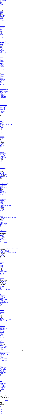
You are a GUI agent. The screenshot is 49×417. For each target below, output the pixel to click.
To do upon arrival (2, 337)
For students (1, 376)
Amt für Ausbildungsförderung (3, 92)
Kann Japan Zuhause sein (2, 351)
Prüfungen (1, 23)
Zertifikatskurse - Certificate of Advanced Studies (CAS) (5, 250)
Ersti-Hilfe (1, 193)
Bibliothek (1, 51)
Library (2, 408)
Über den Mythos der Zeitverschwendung (4, 353)
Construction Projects (2, 120)
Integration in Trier (2, 371)
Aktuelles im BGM (2, 54)
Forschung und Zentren (2, 27)
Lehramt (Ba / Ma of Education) (3, 155)
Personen (1, 38)
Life (0, 258)
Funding (1, 294)
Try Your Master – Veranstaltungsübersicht (4, 223)
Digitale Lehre (1, 235)
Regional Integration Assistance (3, 327)
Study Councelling (2, 331)
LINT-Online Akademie (2, 385)
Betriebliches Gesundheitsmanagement (3, 53)
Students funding (1, 266)
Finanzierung (1, 366)
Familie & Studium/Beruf (2, 66)
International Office (2, 93)
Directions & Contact (2, 145)
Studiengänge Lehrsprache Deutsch (3, 179)
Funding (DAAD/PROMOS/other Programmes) (4, 360)
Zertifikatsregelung (2, 389)
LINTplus (1, 244)
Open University (1, 257)
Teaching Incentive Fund (2, 241)
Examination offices (2, 204)
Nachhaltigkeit (1, 12)
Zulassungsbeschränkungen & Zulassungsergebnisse (5, 180)
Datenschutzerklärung (2, 392)
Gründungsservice (1, 285)
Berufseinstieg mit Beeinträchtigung (3, 231)
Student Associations (2, 262)
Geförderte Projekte (2, 136)
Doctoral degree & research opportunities (4, 335)
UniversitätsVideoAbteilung (2, 79)
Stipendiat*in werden (2, 220)
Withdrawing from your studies (3, 199)
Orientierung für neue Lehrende (3, 239)
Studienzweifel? (1, 203)
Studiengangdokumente (2, 238)
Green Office (1, 13)
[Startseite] (3, 0)
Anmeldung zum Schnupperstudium (3, 174)
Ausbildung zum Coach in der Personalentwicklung (4, 251)
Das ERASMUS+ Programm (2, 368)
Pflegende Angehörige (2, 70)
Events (0, 314)
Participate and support (2, 382)
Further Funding (1, 296)
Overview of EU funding (2, 278)
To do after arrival (1, 333)
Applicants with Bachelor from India (3, 184)
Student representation (2, 76)
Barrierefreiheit (1, 130)
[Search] (5, 395)
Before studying (1, 170)
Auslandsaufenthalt (2, 209)
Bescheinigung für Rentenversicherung (3, 197)
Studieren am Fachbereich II (2, 26)
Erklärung (1, 144)
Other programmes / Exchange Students (3, 187)
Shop (1, 410)
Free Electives (1, 158)
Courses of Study (1, 322)
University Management (2, 15)
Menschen (1, 141)
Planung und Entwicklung (2, 107)
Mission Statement (2, 5)
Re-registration (1, 202)
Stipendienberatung (2, 218)
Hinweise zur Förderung (2, 274)
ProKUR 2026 (1, 45)
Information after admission (2, 326)
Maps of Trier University (2, 147)
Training (1, 291)
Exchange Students (2, 321)
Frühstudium (1, 165)
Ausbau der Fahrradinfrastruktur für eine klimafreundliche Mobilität (6, 124)
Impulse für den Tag (2, 55)
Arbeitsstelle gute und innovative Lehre (3, 105)
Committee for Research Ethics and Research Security (5, 289)
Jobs (0, 98)
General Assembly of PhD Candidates (3, 299)
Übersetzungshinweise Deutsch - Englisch (4, 370)
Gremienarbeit (1, 112)
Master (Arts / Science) (2, 154)
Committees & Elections (2, 111)
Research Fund (1, 272)
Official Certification (2, 177)
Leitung (1, 86)
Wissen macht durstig (2, 173)
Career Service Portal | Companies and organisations (5, 227)
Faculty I (1, 21)
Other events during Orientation (3, 192)
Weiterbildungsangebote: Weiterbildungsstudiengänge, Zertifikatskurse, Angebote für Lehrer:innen (9, 248)
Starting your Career (2, 230)
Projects (1, 381)
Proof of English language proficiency (3, 185)
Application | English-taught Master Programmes (4, 183)
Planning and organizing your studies (3, 194)
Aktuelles (1, 121)
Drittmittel (1, 88)
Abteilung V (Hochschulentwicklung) (3, 104)
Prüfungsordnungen (2, 207)
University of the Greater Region (3, 372)
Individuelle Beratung (2, 234)
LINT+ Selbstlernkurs (2, 388)
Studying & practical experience (3, 229)
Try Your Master (1, 222)
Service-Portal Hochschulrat (2, 116)
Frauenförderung (1, 65)
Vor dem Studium (1, 82)
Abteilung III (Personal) (2, 95)
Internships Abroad (2, 362)
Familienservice (1, 68)
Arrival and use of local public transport (3, 346)
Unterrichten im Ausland (2, 364)
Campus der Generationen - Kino (3, 255)
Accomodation (1, 259)
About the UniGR (1, 373)
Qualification (1, 306)
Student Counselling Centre (2, 94)
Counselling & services (2, 267)
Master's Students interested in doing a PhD (4, 302)
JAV (0, 62)
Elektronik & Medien (2, 101)
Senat (0, 113)
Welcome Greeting (2, 191)
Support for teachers (2, 240)
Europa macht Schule (2, 357)
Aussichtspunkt (1, 11)
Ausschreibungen (1, 90)
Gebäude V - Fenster (2, 126)
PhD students (1, 334)
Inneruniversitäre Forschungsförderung (3, 271)
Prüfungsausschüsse (2, 206)
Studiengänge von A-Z (2, 152)
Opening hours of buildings (2, 201)
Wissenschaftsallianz (2, 286)
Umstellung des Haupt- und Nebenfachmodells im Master (5, 225)
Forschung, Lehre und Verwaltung (3, 367)
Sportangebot (1, 59)
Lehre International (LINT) (2, 384)
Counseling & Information (2, 303)
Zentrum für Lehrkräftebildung (3, 80)
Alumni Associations (2, 133)
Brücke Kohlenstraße (2, 127)
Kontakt (1, 71)
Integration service (2, 338)
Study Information (1, 34)
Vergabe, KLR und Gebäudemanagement (4, 89)
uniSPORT (1, 123)
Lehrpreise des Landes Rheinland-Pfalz (3, 242)
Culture (1, 263)
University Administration (2, 84)
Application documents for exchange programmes (4, 361)
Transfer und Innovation (2, 108)
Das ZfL (1, 81)
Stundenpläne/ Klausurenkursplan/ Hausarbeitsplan (4, 41)
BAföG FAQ (1, 213)
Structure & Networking (2, 297)
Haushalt (1, 87)
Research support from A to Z (3, 281)
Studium (1, 30)
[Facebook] (0, 416)
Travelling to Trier (1, 146)
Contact (1, 148)
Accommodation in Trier (2, 329)
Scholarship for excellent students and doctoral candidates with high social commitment (8, 217)
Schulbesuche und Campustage (3, 168)
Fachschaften (1, 78)
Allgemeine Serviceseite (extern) (3, 96)
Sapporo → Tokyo (2, 355)
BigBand (1, 264)
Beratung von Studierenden (2, 387)
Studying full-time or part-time (3, 157)
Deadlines (1, 188)
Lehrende (1, 83)
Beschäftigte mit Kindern (2, 69)
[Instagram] (3, 416)
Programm (1, 161)
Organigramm (1, 6)
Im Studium (1, 36)
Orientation (1, 190)
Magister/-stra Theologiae (2, 156)
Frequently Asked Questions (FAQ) (3, 383)
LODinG (1, 276)
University (1, 2)
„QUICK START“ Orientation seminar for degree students (5, 319)
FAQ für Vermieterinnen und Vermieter (3, 328)
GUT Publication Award (2, 295)
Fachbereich (1, 22)
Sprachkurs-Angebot (2, 74)
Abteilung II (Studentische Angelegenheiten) (4, 91)
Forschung (1, 31)
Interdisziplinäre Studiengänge (3, 153)
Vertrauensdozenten (2, 288)
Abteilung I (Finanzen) (2, 85)
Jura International (1, 37)
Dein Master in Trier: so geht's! (3, 224)
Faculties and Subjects (2, 20)
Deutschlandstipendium (2, 134)
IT (1, 409)
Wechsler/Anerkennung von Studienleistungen (4, 43)
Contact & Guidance (2, 287)
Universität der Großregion (2, 137)
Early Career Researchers (2, 301)
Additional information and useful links (3, 283)
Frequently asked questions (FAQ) (3, 347)
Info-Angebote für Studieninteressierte (3, 169)
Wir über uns (1, 60)
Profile (0, 39)
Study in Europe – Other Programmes (3, 358)
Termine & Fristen (1, 210)
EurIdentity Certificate (2, 377)
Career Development (2, 310)
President (1, 19)
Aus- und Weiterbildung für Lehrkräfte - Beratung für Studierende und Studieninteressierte (8, 252)
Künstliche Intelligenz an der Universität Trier (4, 52)
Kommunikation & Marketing (3, 106)
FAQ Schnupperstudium (2, 172)
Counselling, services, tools (2, 246)
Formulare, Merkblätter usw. (2, 102)
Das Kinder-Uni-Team (2, 164)
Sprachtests (1, 75)
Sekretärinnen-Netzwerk (2, 109)
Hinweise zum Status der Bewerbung (3, 176)
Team (0, 391)
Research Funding (1, 270)
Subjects (1, 33)
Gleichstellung (1, 63)
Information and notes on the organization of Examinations (5, 205)
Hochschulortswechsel (2, 200)
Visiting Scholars (1, 339)
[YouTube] (2, 416)
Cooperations (1, 300)
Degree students (1, 318)
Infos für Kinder (1, 163)
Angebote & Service (2, 64)
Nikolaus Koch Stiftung (2, 273)
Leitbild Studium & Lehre (2, 236)
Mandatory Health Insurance (2, 186)
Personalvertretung (2, 61)
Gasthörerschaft (1, 254)
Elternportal (1, 162)
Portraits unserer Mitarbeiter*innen (3, 97)
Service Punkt (6, 400)
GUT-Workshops (1, 292)
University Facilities (2, 50)
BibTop (1, 128)
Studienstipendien (1, 216)
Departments (1, 47)
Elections (1, 118)
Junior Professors (1, 311)
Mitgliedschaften (1, 138)
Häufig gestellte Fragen (2, 42)
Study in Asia (1, 359)
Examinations (1, 48)
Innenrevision (1, 18)
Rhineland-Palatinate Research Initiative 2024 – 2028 (5, 275)
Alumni (1, 348)
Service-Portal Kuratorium (2, 117)
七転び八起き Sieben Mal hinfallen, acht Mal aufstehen (5, 352)
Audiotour (1, 8)
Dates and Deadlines (2, 332)
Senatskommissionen (2, 114)
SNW (0, 110)
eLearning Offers (1, 293)
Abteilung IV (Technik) (2, 99)
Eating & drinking (1, 260)
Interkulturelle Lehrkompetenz (3, 386)
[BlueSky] (1, 416)
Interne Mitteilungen (2, 143)
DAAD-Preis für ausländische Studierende (4, 320)
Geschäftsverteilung (2, 16)
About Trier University (2, 4)
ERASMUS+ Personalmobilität (3, 369)
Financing (1, 304)
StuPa (0, 77)
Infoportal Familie (1, 67)
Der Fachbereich (1, 25)
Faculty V (1, 35)
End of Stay (1, 325)
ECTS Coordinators (2, 323)
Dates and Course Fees (2, 345)
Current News (1, 378)
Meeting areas (1, 265)
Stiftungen (1, 279)
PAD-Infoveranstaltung (2, 363)
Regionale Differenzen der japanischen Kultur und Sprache (5, 354)
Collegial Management (2, 298)
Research (1, 49)
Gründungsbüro (1, 57)
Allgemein (1, 29)
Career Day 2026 (1, 228)
